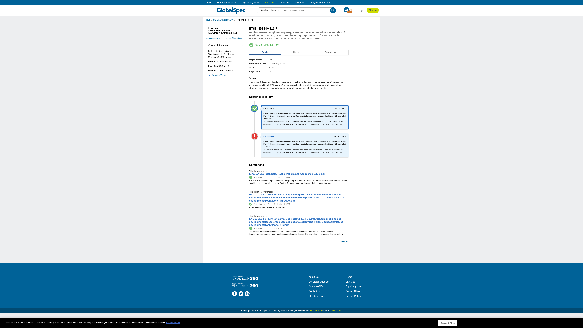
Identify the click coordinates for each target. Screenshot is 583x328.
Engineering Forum (320, 2)
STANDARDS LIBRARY (223, 20)
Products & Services (226, 2)
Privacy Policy (353, 296)
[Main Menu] (207, 10)
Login (361, 10)
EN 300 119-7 (269, 136)
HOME (207, 20)
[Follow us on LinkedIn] (247, 294)
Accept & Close (448, 323)
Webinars (284, 2)
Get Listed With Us (319, 281)
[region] (291, 323)
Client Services (317, 296)
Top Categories (354, 286)
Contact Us (314, 291)
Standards (269, 2)
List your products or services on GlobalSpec (223, 38)
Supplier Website (220, 75)
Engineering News (250, 2)
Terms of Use (353, 291)
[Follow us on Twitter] (241, 294)
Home (208, 2)
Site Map (350, 281)
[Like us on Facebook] (234, 294)
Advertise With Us (318, 286)
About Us (314, 277)
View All (345, 241)
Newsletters (300, 2)
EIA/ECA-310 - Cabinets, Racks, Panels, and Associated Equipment (287, 174)
